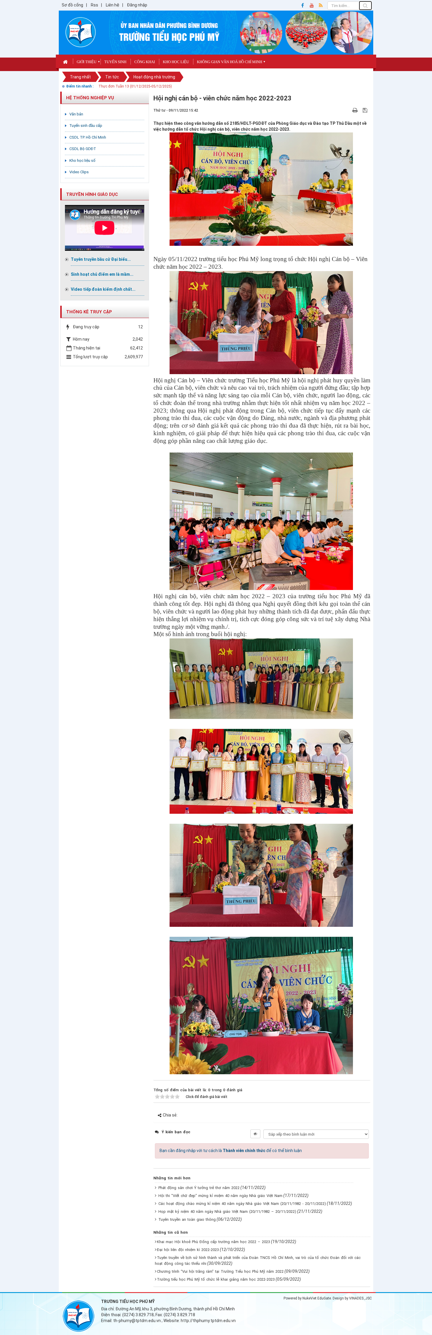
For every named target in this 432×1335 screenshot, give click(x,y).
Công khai (144, 62)
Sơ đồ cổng (72, 5)
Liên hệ (112, 5)
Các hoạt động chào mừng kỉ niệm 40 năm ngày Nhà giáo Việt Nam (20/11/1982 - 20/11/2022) (242, 1203)
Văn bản (76, 114)
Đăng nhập (137, 5)
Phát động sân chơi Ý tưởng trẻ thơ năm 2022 (199, 1188)
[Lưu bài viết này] (366, 110)
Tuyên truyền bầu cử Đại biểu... (101, 259)
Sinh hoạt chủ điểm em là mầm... (102, 274)
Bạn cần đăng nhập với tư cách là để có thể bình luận (231, 1150)
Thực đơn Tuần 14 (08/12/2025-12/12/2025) (135, 86)
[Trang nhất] (66, 61)
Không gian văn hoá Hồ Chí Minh (229, 62)
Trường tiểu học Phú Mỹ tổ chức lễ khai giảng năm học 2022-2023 (216, 1279)
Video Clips (79, 172)
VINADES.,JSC (360, 1298)
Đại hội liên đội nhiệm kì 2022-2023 (188, 1249)
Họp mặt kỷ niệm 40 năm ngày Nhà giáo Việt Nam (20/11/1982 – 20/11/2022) (227, 1211)
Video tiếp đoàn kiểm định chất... (103, 289)
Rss (94, 5)
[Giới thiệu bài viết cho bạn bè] (348, 110)
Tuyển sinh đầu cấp (85, 125)
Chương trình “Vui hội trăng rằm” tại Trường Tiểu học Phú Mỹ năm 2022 (220, 1271)
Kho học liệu (176, 62)
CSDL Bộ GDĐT (82, 149)
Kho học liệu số (82, 160)
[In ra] (355, 110)
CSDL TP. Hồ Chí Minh (87, 137)
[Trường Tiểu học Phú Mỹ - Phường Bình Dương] (80, 32)
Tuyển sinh (115, 62)
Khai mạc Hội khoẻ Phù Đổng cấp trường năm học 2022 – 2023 (213, 1242)
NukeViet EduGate (316, 1298)
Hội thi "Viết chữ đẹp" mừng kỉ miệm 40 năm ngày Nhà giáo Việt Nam (220, 1195)
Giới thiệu (86, 62)
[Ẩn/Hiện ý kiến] (255, 1133)
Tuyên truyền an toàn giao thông (187, 1219)
